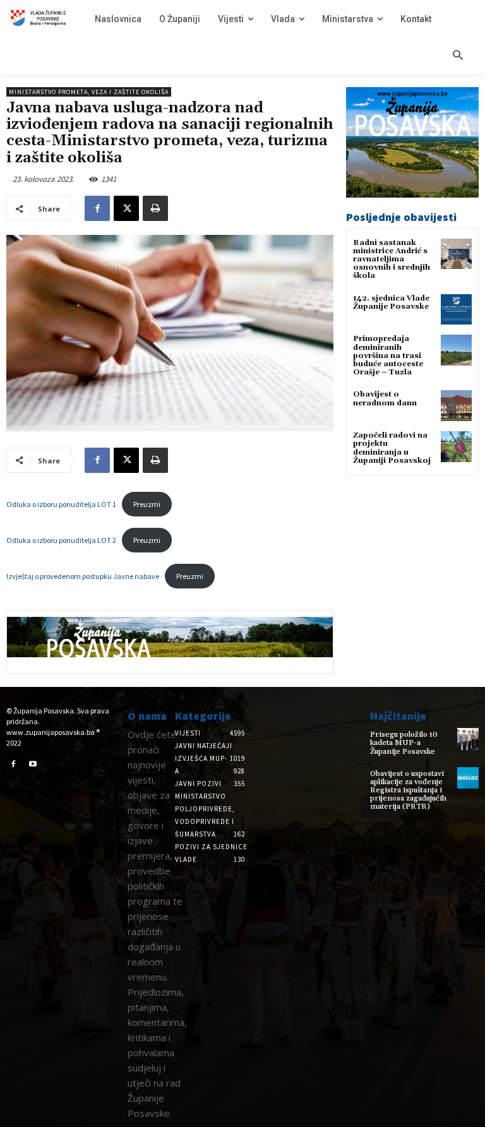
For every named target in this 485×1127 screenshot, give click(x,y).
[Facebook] (97, 208)
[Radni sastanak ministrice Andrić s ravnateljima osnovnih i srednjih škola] (456, 254)
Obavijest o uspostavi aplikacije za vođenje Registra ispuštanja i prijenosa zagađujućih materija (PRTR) (408, 790)
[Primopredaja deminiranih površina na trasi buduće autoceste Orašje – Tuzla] (456, 350)
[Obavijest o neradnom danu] (456, 405)
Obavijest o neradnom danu (385, 398)
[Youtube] (33, 765)
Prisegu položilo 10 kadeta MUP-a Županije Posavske (404, 743)
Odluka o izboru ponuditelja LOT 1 (61, 504)
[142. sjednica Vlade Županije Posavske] (456, 309)
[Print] (155, 208)
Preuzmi (146, 504)
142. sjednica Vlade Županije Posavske (391, 302)
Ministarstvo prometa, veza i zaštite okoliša (89, 92)
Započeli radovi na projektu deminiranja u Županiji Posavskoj (392, 448)
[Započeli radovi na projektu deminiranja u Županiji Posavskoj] (456, 446)
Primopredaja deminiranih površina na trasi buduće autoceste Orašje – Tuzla (388, 355)
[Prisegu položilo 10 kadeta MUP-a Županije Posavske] (468, 738)
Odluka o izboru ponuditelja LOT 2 (61, 540)
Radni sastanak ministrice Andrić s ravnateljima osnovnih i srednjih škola (391, 259)
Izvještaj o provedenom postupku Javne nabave (82, 576)
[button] (458, 56)
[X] (126, 208)
